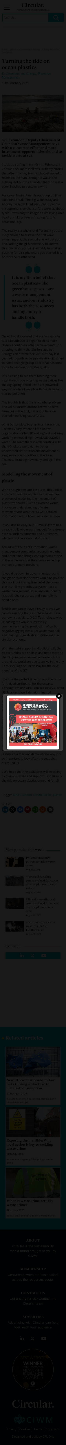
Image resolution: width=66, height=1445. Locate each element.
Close (59, 696)
